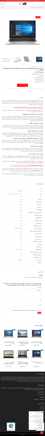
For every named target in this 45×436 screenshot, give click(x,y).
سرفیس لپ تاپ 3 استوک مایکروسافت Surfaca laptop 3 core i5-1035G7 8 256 (23, 342)
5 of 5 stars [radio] (28, 289)
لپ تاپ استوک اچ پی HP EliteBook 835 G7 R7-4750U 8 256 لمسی (9, 342)
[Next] (2, 32)
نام (40, 300)
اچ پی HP (41, 90)
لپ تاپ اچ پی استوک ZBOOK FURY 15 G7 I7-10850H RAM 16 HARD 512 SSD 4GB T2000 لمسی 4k (22, 364)
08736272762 (41, 394)
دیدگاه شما (39, 290)
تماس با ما (42, 409)
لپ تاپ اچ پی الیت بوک (33, 88)
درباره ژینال (42, 406)
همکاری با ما (42, 411)
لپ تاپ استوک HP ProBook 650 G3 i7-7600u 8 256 (36, 362)
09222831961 (41, 399)
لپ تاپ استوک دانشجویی (18, 88)
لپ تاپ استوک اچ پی (34, 66)
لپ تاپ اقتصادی (11, 88)
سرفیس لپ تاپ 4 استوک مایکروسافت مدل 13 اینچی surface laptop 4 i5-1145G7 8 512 (8, 363)
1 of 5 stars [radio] (40, 289)
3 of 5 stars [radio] (36, 289)
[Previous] (42, 32)
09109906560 (36, 399)
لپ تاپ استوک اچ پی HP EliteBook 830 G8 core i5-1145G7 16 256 (36, 342)
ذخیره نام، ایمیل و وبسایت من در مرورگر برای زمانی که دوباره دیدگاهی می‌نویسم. (25, 310)
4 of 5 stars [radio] (32, 289)
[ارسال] (2, 7)
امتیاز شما (39, 287)
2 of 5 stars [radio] (39, 289)
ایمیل (40, 305)
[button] (43, 3)
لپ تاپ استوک (41, 66)
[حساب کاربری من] (4, 4)
